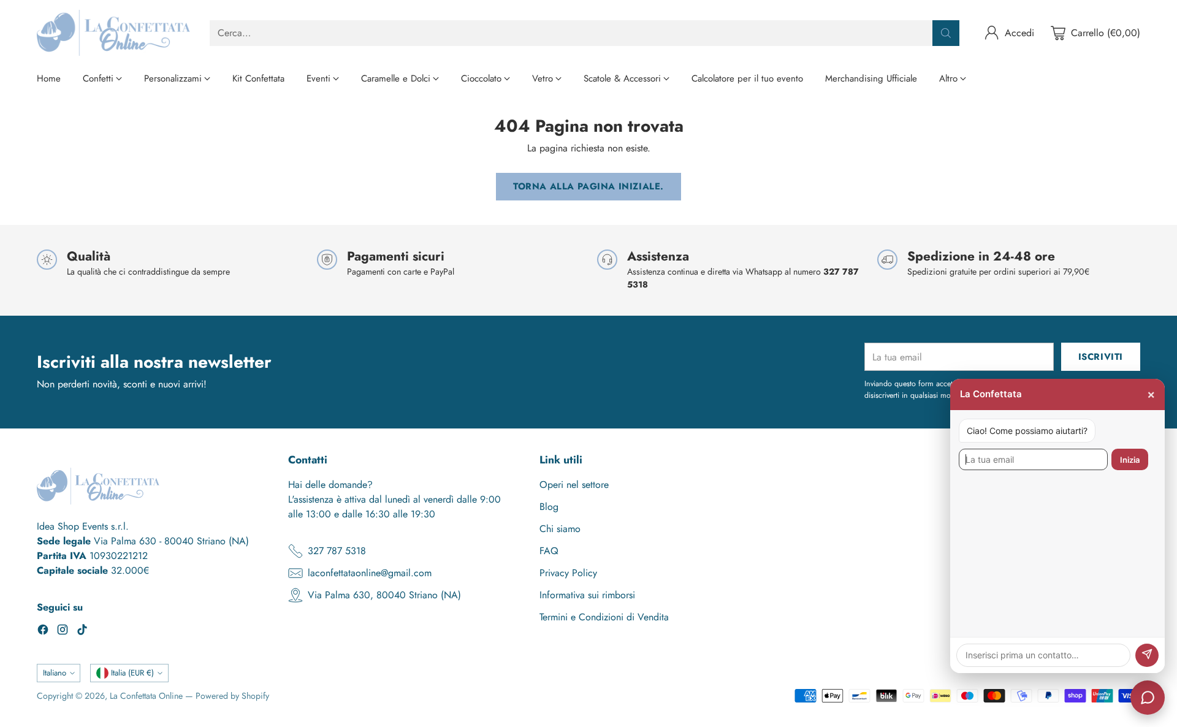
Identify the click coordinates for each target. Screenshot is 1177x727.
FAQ (548, 551)
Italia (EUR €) (132, 673)
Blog (548, 507)
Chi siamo (560, 529)
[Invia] (1147, 655)
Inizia (1130, 460)
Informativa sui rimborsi (587, 595)
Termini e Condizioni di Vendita (604, 617)
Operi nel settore (574, 485)
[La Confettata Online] (113, 33)
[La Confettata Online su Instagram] (62, 631)
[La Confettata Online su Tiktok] (82, 631)
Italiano (54, 673)
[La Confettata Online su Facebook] (43, 631)
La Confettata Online (146, 696)
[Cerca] (945, 33)
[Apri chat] (1147, 697)
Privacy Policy (568, 573)
